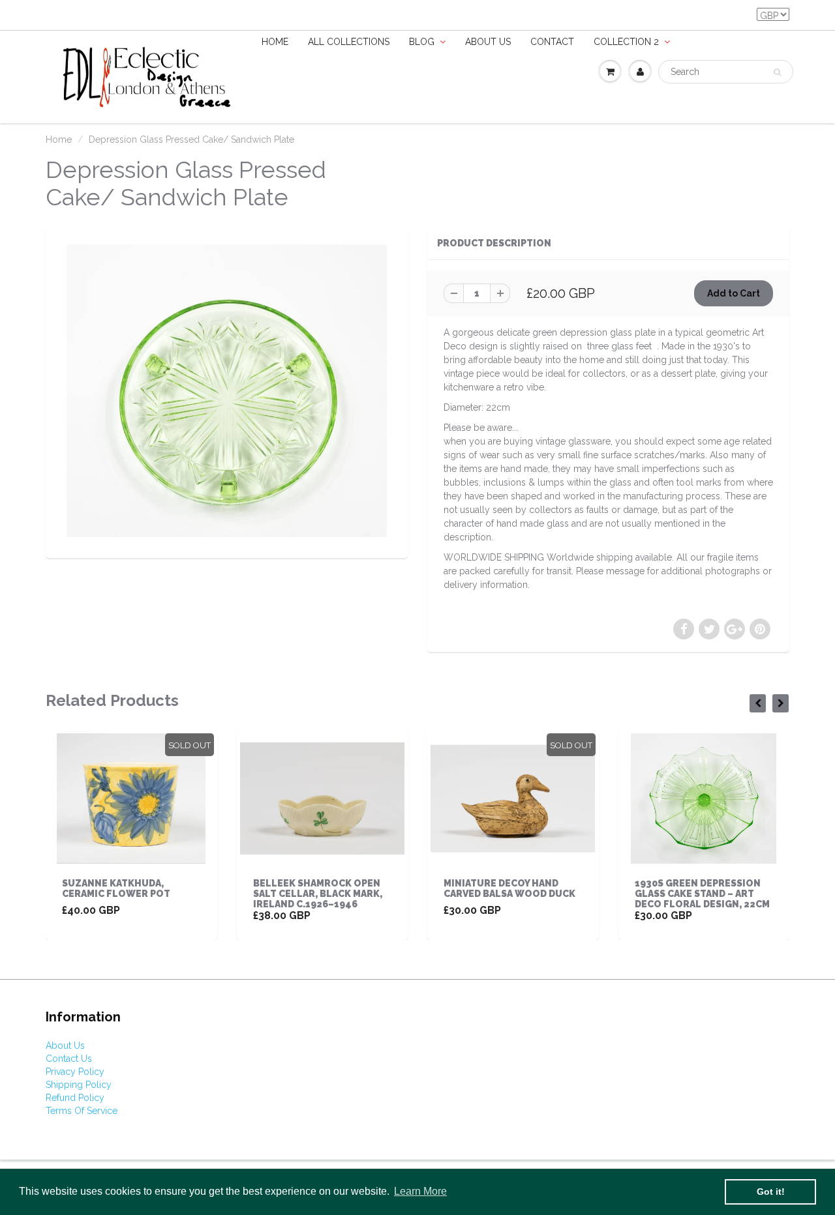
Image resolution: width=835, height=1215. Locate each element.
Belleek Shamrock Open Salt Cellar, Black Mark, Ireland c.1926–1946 (317, 893)
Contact (552, 42)
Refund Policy (75, 1097)
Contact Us (69, 1058)
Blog (421, 42)
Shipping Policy (79, 1084)
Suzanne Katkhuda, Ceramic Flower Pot (116, 888)
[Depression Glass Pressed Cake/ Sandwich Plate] (226, 391)
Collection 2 (626, 42)
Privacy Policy (75, 1071)
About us (488, 42)
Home (275, 42)
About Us (65, 1045)
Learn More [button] (420, 1191)
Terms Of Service (81, 1110)
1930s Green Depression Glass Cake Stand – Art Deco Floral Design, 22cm (702, 893)
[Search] (777, 72)
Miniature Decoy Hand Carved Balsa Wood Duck (509, 888)
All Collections (348, 42)
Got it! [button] (771, 1191)
